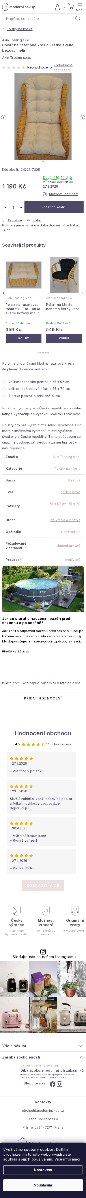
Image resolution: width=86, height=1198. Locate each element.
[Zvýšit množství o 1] (21, 207)
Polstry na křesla (67, 468)
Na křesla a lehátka (65, 520)
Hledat (78, 18)
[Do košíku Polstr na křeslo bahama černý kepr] (64, 338)
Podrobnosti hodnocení (63, 67)
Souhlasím (43, 1185)
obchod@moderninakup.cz (43, 1110)
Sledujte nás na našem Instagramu (44, 957)
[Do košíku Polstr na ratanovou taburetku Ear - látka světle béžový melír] (24, 338)
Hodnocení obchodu (43, 733)
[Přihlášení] (59, 6)
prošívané (72, 560)
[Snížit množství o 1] (5, 207)
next (82, 292)
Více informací (67, 1159)
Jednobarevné (68, 546)
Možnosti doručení (63, 194)
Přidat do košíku (54, 207)
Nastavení (43, 1170)
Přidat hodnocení (43, 698)
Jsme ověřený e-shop (40, 1065)
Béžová (74, 480)
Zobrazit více (42, 885)
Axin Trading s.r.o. (16, 40)
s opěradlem (70, 532)
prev (3, 292)
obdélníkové (70, 492)
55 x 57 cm (58, 504)
